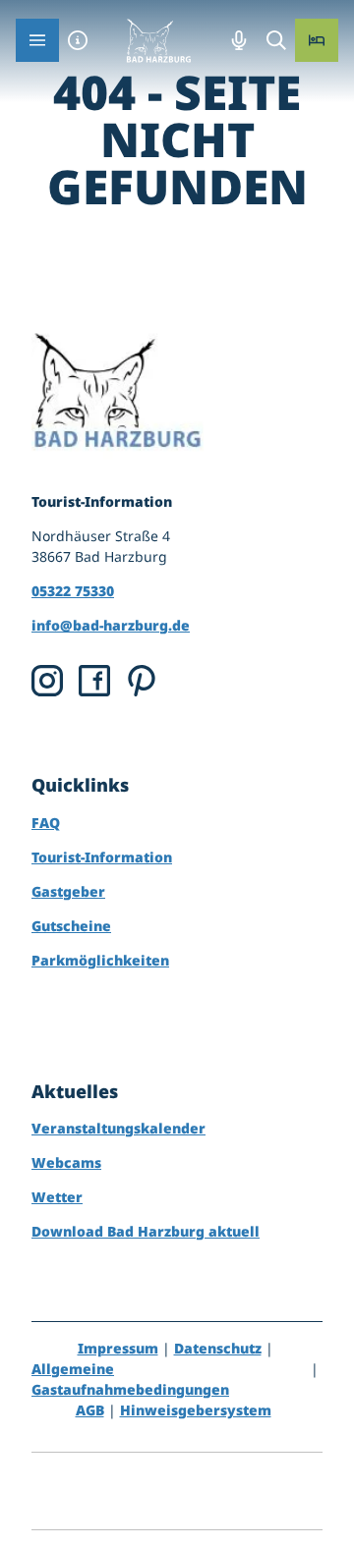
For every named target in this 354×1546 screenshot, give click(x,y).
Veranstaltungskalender (118, 1128)
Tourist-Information (101, 857)
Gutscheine (71, 925)
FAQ (45, 822)
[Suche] (276, 40)
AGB (90, 1410)
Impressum (118, 1348)
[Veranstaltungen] (239, 40)
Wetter (57, 1196)
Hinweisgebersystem (195, 1410)
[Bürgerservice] (77, 40)
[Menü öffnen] (37, 40)
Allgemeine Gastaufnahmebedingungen (130, 1379)
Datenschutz (218, 1348)
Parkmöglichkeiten (100, 960)
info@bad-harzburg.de (110, 625)
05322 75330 (72, 590)
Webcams (66, 1162)
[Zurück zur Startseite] (158, 40)
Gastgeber (68, 891)
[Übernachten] (316, 40)
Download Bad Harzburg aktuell (145, 1231)
